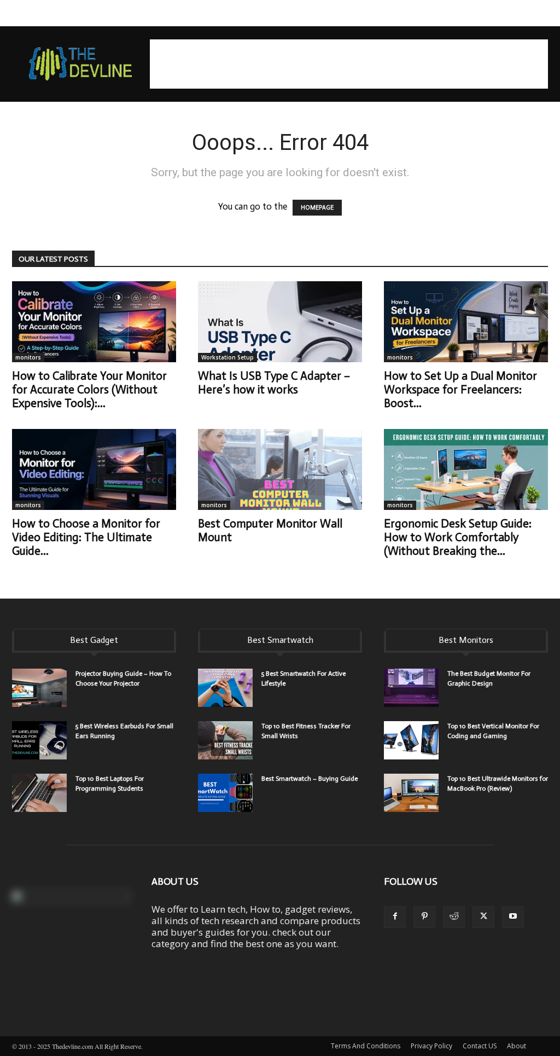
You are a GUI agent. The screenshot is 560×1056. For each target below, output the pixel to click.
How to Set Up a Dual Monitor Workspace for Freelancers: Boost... (460, 389)
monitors (28, 357)
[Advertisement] (349, 64)
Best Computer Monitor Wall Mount (270, 530)
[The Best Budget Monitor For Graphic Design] (411, 688)
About (516, 1046)
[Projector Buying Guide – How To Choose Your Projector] (39, 688)
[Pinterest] (424, 917)
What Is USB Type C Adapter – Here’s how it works (274, 383)
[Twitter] (483, 917)
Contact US (480, 1046)
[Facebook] (395, 917)
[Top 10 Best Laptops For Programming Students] (39, 793)
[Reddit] (454, 917)
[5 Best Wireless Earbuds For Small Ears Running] (39, 740)
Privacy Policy (431, 1046)
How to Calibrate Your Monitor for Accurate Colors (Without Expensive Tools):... (89, 389)
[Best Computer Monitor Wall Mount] (280, 469)
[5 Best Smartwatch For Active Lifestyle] (225, 688)
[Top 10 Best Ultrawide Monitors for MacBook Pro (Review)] (411, 793)
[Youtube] (513, 917)
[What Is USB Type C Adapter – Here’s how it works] (280, 321)
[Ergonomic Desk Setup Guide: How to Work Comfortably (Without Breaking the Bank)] (466, 469)
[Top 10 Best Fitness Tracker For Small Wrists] (225, 740)
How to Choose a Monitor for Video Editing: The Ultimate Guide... (86, 537)
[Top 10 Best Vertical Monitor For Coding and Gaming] (411, 740)
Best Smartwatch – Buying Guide (309, 778)
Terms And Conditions (365, 1046)
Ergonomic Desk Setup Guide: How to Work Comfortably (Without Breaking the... (458, 537)
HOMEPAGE (317, 207)
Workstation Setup (227, 357)
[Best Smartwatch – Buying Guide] (225, 793)
